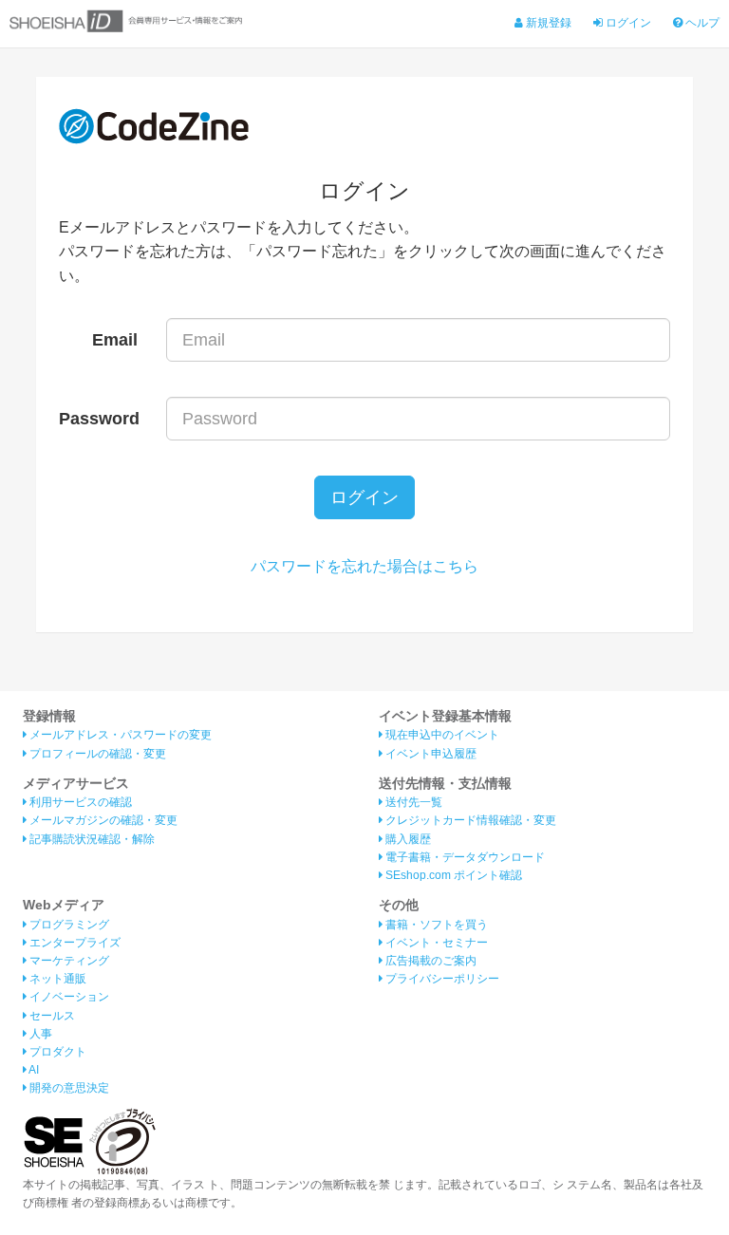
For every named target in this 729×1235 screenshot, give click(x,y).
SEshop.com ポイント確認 (452, 875)
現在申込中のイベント (441, 734)
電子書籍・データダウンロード (464, 857)
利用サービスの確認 (79, 802)
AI (33, 1069)
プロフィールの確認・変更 (96, 753)
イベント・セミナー (435, 942)
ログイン (627, 22)
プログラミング (68, 924)
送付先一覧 (412, 802)
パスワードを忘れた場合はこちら (364, 566)
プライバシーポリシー (441, 978)
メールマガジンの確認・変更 (102, 820)
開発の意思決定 (68, 1088)
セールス (51, 1015)
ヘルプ (701, 22)
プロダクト (56, 1051)
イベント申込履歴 (430, 753)
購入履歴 (407, 839)
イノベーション (68, 996)
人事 (39, 1033)
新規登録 (547, 22)
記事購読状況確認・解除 (91, 839)
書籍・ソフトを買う (435, 924)
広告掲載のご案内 (430, 960)
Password (99, 418)
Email (115, 339)
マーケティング (68, 960)
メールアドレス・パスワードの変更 (119, 734)
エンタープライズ (74, 942)
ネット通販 (56, 978)
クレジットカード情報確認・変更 (469, 820)
